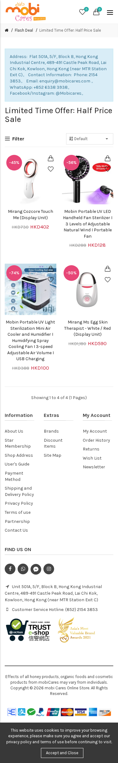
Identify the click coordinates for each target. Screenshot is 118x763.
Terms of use (18, 512)
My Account (95, 431)
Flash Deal (24, 30)
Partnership (17, 521)
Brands (51, 431)
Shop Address (19, 455)
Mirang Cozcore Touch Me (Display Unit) (30, 214)
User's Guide (17, 464)
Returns (91, 449)
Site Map (52, 455)
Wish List (92, 458)
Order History (96, 440)
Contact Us (16, 530)
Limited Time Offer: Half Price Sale (70, 30)
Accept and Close (62, 752)
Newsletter (94, 467)
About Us (14, 431)
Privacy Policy (19, 503)
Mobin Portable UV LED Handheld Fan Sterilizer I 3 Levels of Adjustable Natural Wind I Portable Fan (87, 224)
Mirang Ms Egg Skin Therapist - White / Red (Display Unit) (87, 328)
